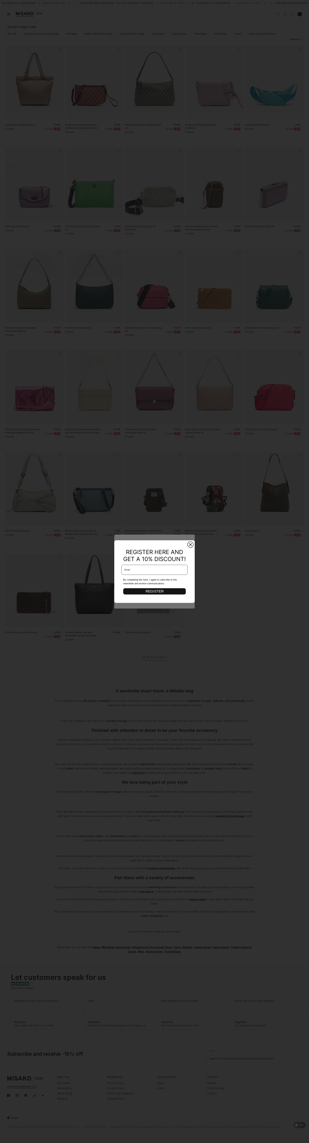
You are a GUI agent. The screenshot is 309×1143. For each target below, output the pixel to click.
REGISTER (155, 591)
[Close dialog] (190, 544)
